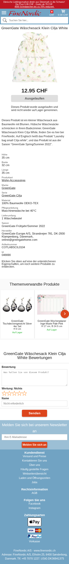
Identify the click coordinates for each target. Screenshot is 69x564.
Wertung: (12, 388)
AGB (34, 493)
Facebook (35, 503)
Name (5, 398)
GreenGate (8, 188)
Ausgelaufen (34, 98)
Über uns (34, 465)
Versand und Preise (34, 456)
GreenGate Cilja (12, 195)
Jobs (34, 482)
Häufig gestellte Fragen (34, 469)
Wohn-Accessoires (13, 180)
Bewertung (9, 367)
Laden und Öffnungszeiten (34, 478)
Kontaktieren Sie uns (34, 460)
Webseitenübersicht (34, 473)
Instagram (34, 508)
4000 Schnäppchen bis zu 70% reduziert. (34, 6)
